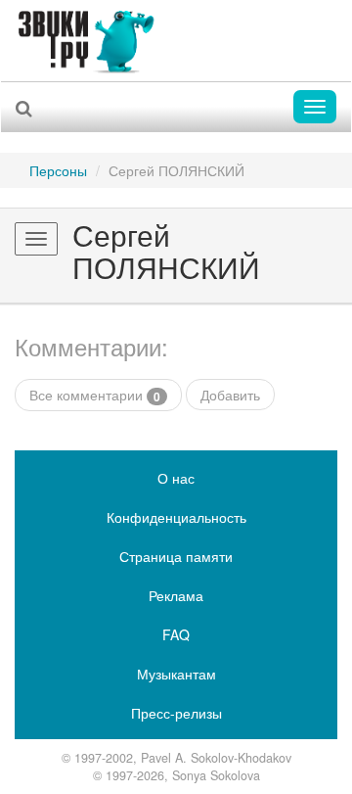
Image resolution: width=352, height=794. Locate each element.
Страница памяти (176, 556)
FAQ (176, 634)
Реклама (176, 595)
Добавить (230, 394)
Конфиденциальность (176, 517)
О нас (176, 478)
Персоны (58, 170)
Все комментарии (94, 395)
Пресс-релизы (176, 713)
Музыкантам (176, 673)
